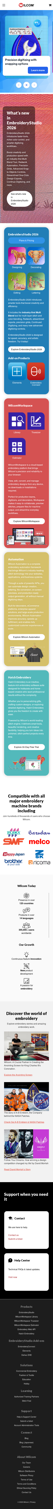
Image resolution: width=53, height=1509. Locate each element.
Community (26, 1446)
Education (26, 1379)
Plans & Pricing (26, 240)
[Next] (34, 85)
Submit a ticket (15, 1238)
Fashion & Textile (26, 1375)
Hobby (26, 1383)
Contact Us (26, 1492)
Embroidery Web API (26, 1329)
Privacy (32, 1502)
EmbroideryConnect (26, 1346)
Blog (26, 1438)
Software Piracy (26, 1475)
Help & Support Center (26, 1416)
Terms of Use (26, 1479)
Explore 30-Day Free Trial (26, 747)
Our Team (26, 1462)
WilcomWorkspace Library (26, 1316)
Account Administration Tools (26, 1425)
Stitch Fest (26, 1400)
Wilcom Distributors (26, 1471)
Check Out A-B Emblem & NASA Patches (24, 1122)
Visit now (12, 1277)
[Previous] (19, 85)
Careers (26, 1466)
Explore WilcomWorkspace (26, 521)
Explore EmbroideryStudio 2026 (26, 349)
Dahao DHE (26, 1355)
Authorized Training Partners (26, 1396)
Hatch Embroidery (26, 1333)
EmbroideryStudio (26, 1312)
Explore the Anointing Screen (18, 1074)
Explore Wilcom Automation (26, 637)
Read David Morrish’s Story (17, 1169)
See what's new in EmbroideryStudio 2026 (19, 198)
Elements (27, 1350)
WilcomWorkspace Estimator (26, 1325)
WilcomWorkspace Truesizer (26, 1320)
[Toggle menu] (3, 5)
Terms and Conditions (26, 1483)
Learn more (38, 70)
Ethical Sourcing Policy (26, 1488)
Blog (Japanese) (26, 1442)
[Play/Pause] (26, 85)
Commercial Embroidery (26, 1371)
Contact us (13, 1235)
